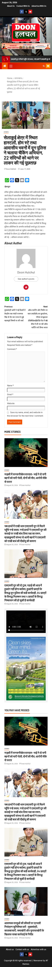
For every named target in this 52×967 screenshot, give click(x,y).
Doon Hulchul (11, 169)
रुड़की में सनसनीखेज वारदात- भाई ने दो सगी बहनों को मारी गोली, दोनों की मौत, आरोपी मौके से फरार (25, 477)
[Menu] (10, 66)
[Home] (4, 66)
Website (11, 403)
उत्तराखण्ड (6, 132)
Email (10, 394)
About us (11, 6)
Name (10, 385)
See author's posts (26, 279)
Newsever (38, 960)
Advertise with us (39, 6)
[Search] (43, 66)
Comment (12, 349)
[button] (10, 66)
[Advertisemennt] (26, 46)
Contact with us (23, 6)
